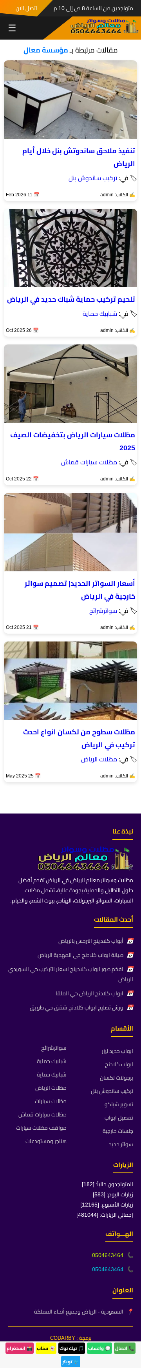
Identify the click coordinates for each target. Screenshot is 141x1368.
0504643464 (107, 1255)
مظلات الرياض (99, 759)
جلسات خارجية (118, 1131)
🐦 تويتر (70, 1361)
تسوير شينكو (119, 1104)
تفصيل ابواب (119, 1118)
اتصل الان (26, 8)
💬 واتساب (99, 1348)
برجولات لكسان (116, 1078)
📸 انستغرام (20, 1348)
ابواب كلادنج (119, 1064)
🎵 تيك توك (72, 1348)
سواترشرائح (103, 610)
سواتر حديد (121, 1144)
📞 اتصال (124, 1348)
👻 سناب (46, 1348)
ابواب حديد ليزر (117, 1051)
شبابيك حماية (100, 313)
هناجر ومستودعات (46, 1141)
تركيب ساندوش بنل (93, 178)
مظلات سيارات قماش (89, 462)
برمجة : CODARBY (70, 1338)
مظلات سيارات (51, 1101)
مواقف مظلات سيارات (41, 1128)
